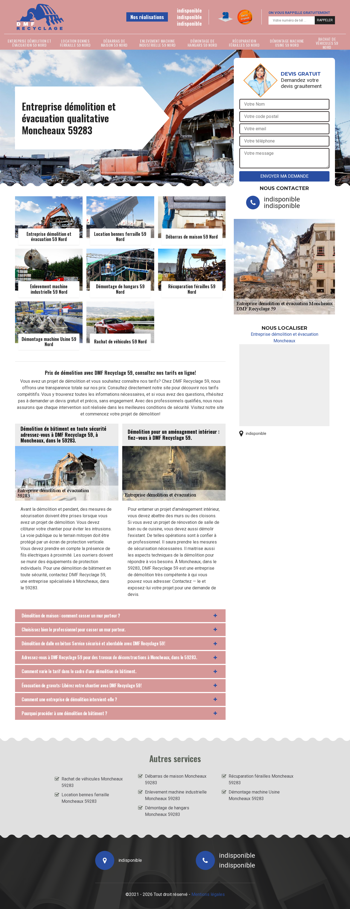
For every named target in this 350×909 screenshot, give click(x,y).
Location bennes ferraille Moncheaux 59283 (85, 798)
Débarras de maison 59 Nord (114, 43)
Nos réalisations (147, 16)
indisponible (189, 10)
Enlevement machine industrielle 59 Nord (157, 43)
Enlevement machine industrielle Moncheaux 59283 (176, 795)
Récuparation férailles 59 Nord (244, 43)
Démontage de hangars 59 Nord (202, 43)
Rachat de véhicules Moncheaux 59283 (92, 782)
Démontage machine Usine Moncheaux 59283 (254, 795)
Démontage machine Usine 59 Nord (287, 43)
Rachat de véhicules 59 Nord (327, 43)
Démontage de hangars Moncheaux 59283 (167, 811)
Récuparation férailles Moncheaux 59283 (261, 779)
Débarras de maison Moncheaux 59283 (175, 779)
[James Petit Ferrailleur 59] (40, 17)
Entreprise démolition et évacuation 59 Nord (29, 43)
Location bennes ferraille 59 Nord (75, 43)
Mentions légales (208, 894)
